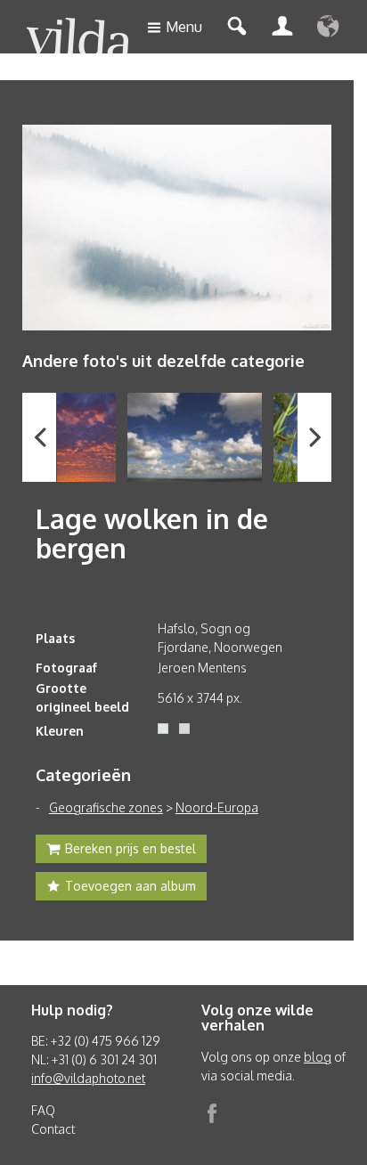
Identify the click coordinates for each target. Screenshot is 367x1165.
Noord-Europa (216, 807)
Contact (53, 1128)
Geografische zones (106, 807)
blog (317, 1056)
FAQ (43, 1110)
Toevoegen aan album (130, 885)
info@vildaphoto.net (88, 1078)
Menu (184, 27)
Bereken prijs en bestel (130, 848)
